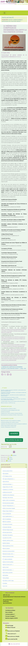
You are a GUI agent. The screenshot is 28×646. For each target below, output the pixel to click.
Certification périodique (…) (8, 484)
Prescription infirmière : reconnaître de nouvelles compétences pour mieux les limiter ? (13, 395)
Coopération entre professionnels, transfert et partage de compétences (14, 423)
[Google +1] (8, 375)
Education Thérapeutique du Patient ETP (8, 427)
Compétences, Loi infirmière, (8, 489)
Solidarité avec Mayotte (5, 411)
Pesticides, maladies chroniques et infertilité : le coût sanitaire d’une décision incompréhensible (13, 390)
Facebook (14, 455)
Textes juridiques (6, 577)
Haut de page (10, 625)
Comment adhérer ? (10, 614)
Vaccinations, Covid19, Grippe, (8, 580)
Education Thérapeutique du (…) (9, 505)
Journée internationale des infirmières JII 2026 (9, 397)
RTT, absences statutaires (7, 559)
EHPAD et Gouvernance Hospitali (9, 508)
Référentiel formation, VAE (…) (8, 553)
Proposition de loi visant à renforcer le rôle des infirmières (11, 413)
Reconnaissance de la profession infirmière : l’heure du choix (12, 414)
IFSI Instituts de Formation (7, 524)
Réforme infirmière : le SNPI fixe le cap (8, 402)
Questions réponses (6, 543)
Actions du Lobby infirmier (7, 470)
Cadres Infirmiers (6, 481)
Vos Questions (9, 608)
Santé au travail (5, 567)
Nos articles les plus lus (14, 440)
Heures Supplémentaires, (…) (8, 516)
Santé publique (5, 575)
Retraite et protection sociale (8, 556)
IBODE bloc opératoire (7, 521)
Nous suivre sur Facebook (13, 631)
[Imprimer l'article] (11, 375)
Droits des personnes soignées (8, 503)
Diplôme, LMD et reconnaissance (9, 500)
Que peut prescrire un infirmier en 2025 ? (8, 408)
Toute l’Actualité (5, 464)
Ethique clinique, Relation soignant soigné (8, 425)
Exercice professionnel (7, 513)
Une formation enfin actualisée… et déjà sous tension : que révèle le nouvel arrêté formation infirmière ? (13, 399)
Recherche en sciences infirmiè (8, 551)
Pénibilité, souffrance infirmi (8, 540)
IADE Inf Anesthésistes (7, 519)
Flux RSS (9, 461)
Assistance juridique (10, 610)
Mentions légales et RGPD (11, 618)
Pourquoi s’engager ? (10, 616)
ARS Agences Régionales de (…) (9, 478)
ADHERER (14, 434)
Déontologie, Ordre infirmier (8, 497)
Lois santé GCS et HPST (7, 537)
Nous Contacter (10, 593)
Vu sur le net (5, 586)
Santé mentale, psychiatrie (8, 572)
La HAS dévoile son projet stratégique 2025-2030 (10, 410)
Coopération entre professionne (8, 495)
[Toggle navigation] (4, 12)
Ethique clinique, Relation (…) (8, 511)
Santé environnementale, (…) (8, 569)
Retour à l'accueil (11, 627)
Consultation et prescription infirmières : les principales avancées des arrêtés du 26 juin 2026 (13, 393)
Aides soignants (5, 473)
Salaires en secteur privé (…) (8, 564)
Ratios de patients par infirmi (8, 545)
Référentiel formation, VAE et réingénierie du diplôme (11, 420)
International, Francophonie (8, 535)
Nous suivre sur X (11, 633)
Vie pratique (5, 583)
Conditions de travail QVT (7, 492)
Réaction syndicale (6, 548)
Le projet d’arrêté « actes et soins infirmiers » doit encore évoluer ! (13, 401)
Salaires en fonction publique (8, 561)
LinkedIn (11, 459)
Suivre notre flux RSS (12, 639)
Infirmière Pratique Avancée (8, 529)
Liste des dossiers (6, 467)
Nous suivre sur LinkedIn (13, 636)
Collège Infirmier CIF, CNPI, (8, 486)
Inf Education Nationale (7, 527)
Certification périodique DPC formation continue (9, 422)
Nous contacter (9, 612)
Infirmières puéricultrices (7, 532)
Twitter (10, 457)
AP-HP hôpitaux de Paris (7, 476)
